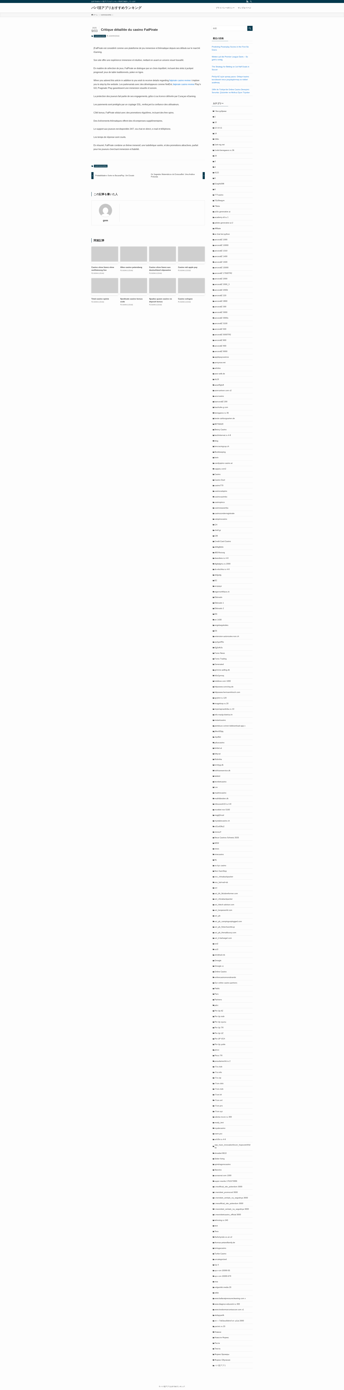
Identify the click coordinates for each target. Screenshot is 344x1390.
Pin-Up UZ (219, 1033)
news (217, 849)
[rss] (247, 1)
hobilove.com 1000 (223, 681)
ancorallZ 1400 (221, 256)
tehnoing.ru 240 (221, 1220)
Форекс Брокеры (222, 1354)
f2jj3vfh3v (219, 647)
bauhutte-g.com (221, 407)
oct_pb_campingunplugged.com (228, 921)
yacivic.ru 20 (220, 1326)
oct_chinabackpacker (224, 899)
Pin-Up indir (220, 1016)
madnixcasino (220, 793)
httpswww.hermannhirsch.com (227, 692)
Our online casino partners (226, 983)
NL (216, 860)
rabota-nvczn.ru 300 (223, 1117)
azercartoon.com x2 (223, 390)
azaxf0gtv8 (219, 385)
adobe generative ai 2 (224, 223)
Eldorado (218, 597)
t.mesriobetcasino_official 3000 (228, 1214)
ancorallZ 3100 (221, 323)
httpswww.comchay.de (224, 687)
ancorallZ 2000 (221, 279)
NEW (217, 843)
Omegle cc (219, 966)
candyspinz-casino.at (223, 463)
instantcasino (220, 720)
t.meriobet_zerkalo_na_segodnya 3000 (231, 1198)
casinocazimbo (221, 497)
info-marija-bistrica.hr (224, 715)
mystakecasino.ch (222, 821)
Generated (219, 664)
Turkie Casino (220, 1254)
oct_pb (217, 916)
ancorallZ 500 (220, 329)
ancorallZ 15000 (221, 267)
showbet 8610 (221, 1153)
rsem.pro (218, 1134)
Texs (216, 1231)
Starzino (218, 1170)
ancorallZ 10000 (221, 245)
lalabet (217, 776)
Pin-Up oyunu (220, 1022)
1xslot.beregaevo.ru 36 (224, 150)
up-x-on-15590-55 (222, 1270)
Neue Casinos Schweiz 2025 (227, 837)
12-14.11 (218, 128)
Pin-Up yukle (220, 1044)
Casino (218, 474)
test (216, 1226)
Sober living (220, 1159)
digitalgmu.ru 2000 (222, 564)
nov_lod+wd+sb (221, 882)
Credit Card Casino (223, 541)
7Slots (217, 206)
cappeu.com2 (220, 469)
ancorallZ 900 (220, 346)
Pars (216, 994)
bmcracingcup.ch (222, 446)
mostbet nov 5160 (222, 810)
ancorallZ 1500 (221, 262)
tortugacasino (220, 1248)
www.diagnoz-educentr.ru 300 (227, 1304)
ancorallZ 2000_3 (222, 284)
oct (216, 888)
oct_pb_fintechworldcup (225, 927)
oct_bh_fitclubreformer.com (226, 893)
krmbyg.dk (219, 765)
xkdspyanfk (219, 1315)
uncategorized (221, 1259)
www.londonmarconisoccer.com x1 (229, 1309)
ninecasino (219, 854)
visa (216, 1282)
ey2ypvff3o (219, 642)
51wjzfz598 (219, 184)
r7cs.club (218, 1067)
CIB (216, 536)
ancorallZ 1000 (221, 239)
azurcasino (219, 396)
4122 (217, 172)
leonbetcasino (220, 782)
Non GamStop (221, 871)
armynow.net (220, 362)
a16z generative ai (222, 212)
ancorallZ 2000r (221, 290)
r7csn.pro (219, 1106)
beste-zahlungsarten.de (225, 418)
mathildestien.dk (221, 798)
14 (216, 133)
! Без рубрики (220, 111)
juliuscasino (219, 742)
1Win (217, 139)
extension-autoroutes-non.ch (227, 636)
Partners (218, 999)
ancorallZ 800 (220, 340)
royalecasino (220, 1128)
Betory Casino (221, 429)
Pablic (217, 988)
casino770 (219, 485)
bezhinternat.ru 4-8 (223, 435)
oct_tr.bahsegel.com (223, 938)
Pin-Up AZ (219, 1011)
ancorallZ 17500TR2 (223, 273)
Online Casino (221, 972)
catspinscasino (221, 519)
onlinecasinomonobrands (225, 977)
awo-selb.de (220, 374)
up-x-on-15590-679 (223, 1276)
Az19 (217, 379)
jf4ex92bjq (219, 731)
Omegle (218, 960)
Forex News (220, 653)
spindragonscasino (223, 1164)
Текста (217, 1349)
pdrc (216, 1005)
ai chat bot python (222, 234)
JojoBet (218, 737)
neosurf (218, 832)
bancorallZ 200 (221, 402)
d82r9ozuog (220, 552)
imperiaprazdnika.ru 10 (224, 709)
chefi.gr (218, 530)
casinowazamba (99, 36)
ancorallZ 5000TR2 (223, 334)
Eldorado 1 (219, 603)
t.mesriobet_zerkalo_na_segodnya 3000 (232, 1209)
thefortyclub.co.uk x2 (223, 1237)
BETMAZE (219, 424)
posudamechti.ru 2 (222, 1061)
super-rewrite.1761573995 (226, 1181)
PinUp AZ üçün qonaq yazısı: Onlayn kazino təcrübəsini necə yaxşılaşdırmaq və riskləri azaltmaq (230, 80)
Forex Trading (221, 659)
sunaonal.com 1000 (223, 1175)
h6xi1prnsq (219, 675)
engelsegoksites (221, 625)
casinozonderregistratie (224, 513)
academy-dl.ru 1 (221, 217)
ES (216, 631)
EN (216, 614)
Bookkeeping (220, 452)
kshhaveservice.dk (222, 770)
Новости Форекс (222, 1337)
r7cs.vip (218, 1078)
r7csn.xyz (219, 1111)
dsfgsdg (218, 575)
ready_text (219, 1122)
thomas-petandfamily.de (225, 1242)
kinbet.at (218, 748)
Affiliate (218, 228)
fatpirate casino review (180, 80)
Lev (216, 787)
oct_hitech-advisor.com (224, 905)
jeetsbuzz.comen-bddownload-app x (230, 726)
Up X (217, 1265)
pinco (217, 1050)
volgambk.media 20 (223, 1287)
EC (216, 580)
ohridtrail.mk (220, 955)
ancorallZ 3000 (221, 312)
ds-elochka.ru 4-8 (222, 569)
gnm (105, 220)
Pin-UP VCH (220, 1039)
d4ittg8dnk (219, 547)
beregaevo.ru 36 (222, 413)
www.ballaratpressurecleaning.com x (230, 1298)
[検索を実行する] (250, 28)
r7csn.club (219, 1089)
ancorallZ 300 (220, 307)
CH (216, 525)
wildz (217, 1293)
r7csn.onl (218, 1100)
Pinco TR (218, 1055)
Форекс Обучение (222, 1360)
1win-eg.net (220, 144)
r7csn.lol (218, 1094)
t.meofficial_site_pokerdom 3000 (228, 1187)
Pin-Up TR (219, 1027)
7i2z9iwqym (220, 200)
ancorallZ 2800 (221, 301)
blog (216, 441)
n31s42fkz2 (219, 826)
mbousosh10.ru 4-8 (223, 804)
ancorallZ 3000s (221, 318)
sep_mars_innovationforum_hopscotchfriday (232, 1146)
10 (216, 122)
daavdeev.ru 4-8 (221, 558)
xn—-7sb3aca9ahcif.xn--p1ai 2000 (229, 1321)
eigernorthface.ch (222, 592)
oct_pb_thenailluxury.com (225, 932)
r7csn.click (219, 1083)
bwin (216, 457)
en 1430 (218, 620)
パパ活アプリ (220, 1365)
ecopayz (218, 586)
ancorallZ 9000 (221, 351)
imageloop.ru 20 (221, 703)
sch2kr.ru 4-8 (220, 1139)
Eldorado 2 (219, 608)
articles (218, 368)
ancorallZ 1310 (221, 251)
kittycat (218, 754)
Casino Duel (220, 480)
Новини (218, 1332)
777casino (219, 195)
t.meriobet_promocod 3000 (226, 1192)
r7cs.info (218, 1072)
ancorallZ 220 (220, 295)
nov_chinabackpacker (224, 877)
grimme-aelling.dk (222, 670)
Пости (217, 1343)
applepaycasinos (222, 357)
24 (216, 156)
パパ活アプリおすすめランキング (116, 7)
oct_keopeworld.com (223, 910)
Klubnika (218, 759)
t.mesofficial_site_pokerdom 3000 (229, 1203)
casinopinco (220, 502)
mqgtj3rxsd (219, 815)
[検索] (251, 1)
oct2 (216, 944)
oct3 (216, 949)
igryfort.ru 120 (221, 698)
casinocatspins (221, 491)
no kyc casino (220, 865)
